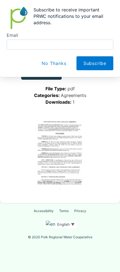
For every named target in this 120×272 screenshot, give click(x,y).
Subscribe (94, 63)
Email (12, 35)
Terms (64, 211)
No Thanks (54, 63)
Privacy (80, 211)
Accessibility (44, 211)
